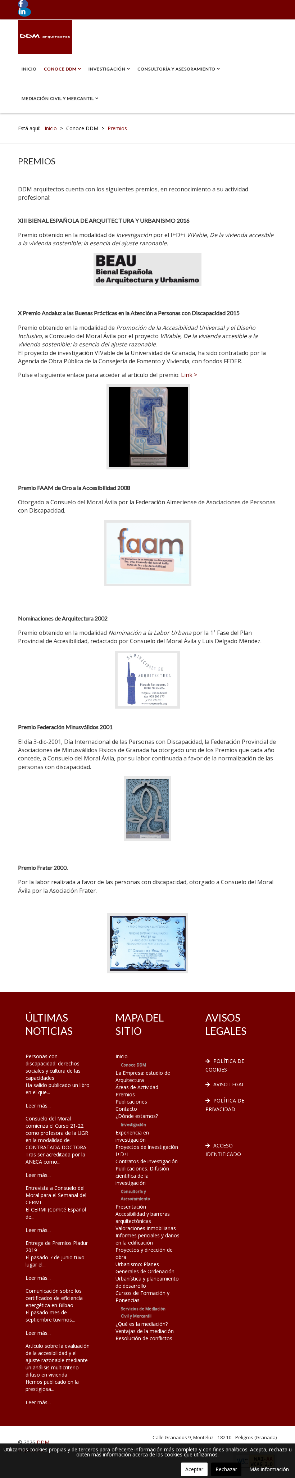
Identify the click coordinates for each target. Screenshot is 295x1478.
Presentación (130, 1206)
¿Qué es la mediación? (141, 1323)
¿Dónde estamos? (136, 1116)
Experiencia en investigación (132, 1136)
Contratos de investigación (146, 1161)
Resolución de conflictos (143, 1338)
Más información (269, 1469)
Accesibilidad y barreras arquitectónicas (142, 1217)
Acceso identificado (223, 1150)
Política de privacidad (224, 1105)
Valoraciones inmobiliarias (145, 1228)
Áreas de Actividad (136, 1087)
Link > (189, 375)
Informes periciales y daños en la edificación (147, 1239)
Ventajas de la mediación (144, 1331)
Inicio (29, 69)
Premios (125, 1094)
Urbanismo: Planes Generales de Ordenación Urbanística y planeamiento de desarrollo (147, 1275)
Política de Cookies (224, 1065)
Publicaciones (131, 1101)
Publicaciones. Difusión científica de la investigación (142, 1175)
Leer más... (38, 1105)
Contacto (126, 1108)
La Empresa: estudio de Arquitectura (142, 1076)
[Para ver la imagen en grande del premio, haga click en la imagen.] (148, 426)
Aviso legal (229, 1084)
